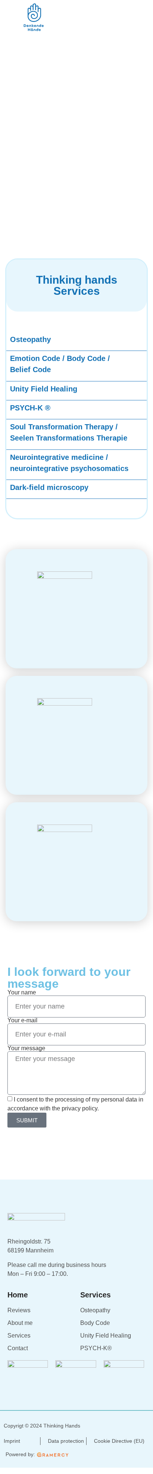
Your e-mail (22, 1020)
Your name (21, 993)
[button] (139, 24)
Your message (26, 1048)
